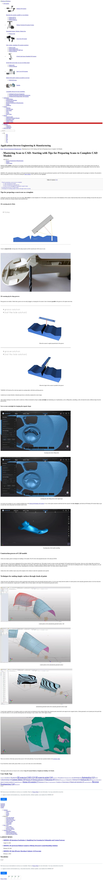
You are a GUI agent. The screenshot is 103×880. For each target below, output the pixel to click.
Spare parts (17, 784)
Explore (5, 106)
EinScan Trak (12, 33)
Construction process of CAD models (9, 187)
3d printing (8, 777)
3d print (2, 777)
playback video (56, 758)
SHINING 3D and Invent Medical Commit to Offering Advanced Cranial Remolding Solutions (30, 845)
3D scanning (61, 777)
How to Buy (9, 114)
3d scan (14, 777)
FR (7, 137)
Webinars (8, 108)
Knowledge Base (10, 818)
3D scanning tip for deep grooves (11, 184)
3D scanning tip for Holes (9, 183)
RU (7, 134)
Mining (47, 782)
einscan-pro (63, 779)
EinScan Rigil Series (13, 48)
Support (5, 115)
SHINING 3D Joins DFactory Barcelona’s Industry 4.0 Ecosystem (22, 851)
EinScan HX (86, 779)
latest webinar (28, 174)
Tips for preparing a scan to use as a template (11, 182)
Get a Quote (6, 123)
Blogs (7, 815)
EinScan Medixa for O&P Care (16, 50)
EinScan (58, 779)
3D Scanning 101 (68, 777)
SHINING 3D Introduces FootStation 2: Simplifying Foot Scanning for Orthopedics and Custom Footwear (34, 840)
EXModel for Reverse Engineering (16, 94)
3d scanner (55, 777)
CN (7, 142)
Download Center (10, 119)
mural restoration (52, 782)
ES (6, 138)
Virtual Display (9, 99)
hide (56, 179)
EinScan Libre (12, 47)
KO (7, 139)
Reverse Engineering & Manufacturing (14, 102)
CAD (96, 777)
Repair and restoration (77, 782)
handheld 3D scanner (18, 782)
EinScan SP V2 (12, 17)
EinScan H (76, 779)
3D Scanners (6, 3)
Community (8, 127)
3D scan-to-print (44, 777)
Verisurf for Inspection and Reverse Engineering (19, 95)
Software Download (10, 820)
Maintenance (42, 782)
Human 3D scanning (31, 782)
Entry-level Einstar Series (11, 834)
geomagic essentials (9, 782)
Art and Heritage (10, 101)
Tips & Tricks (9, 163)
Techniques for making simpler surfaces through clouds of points (16, 188)
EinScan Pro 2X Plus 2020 (96, 779)
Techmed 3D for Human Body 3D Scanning (19, 96)
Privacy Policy (4, 878)
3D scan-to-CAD (26, 777)
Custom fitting (19, 780)
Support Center (9, 116)
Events (7, 113)
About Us (8, 125)
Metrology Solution (10, 831)
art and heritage (76, 777)
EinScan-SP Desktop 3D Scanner (36, 503)
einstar (3, 782)
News (7, 111)
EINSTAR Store (7, 128)
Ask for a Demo (9, 827)
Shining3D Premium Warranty (13, 118)
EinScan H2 (11, 65)
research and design (88, 782)
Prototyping (66, 782)
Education (50, 779)
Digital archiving (39, 779)
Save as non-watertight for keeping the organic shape (15, 186)
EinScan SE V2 (12, 18)
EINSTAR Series (13, 80)
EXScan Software (13, 19)
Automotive (88, 777)
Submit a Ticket (9, 121)
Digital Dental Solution (11, 832)
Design (7, 104)
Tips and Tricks (9, 109)
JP (6, 140)
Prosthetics (59, 782)
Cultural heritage (6, 779)
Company (5, 124)
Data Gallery (9, 110)
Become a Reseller (10, 829)
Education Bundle (10, 817)
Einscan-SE (69, 779)
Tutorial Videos (9, 120)
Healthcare (8, 105)
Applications (6, 97)
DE (7, 135)
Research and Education (11, 100)
